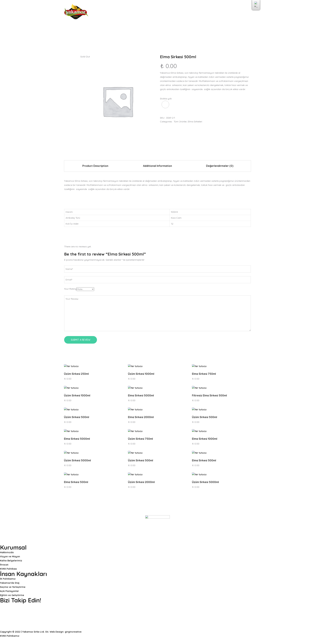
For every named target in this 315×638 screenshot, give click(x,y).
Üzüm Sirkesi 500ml (76, 417)
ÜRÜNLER (170, 12)
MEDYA (184, 12)
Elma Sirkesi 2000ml (141, 417)
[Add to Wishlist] (165, 104)
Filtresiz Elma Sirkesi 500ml (209, 395)
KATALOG (200, 12)
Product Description (95, 165)
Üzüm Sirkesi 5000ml (77, 460)
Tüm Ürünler (180, 121)
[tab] (95, 166)
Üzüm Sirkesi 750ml (140, 438)
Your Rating (70, 288)
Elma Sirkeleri (195, 121)
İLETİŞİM (215, 12)
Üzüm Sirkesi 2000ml (141, 482)
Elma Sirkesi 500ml (204, 460)
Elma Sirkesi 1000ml (204, 438)
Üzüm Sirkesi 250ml (76, 373)
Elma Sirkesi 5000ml (141, 395)
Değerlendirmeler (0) (219, 165)
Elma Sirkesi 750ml (204, 373)
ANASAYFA (103, 12)
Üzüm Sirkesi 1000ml (141, 373)
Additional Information (157, 165)
